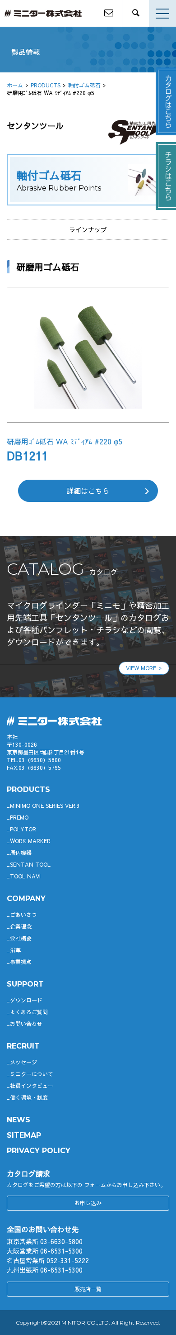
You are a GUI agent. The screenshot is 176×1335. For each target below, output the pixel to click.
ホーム (15, 85)
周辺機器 (21, 852)
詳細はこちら (88, 491)
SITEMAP (24, 1135)
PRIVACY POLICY (38, 1150)
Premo (19, 817)
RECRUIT (23, 1046)
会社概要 (21, 938)
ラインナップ (88, 229)
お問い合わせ (26, 1023)
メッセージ (23, 1062)
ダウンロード (26, 1000)
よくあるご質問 (29, 1012)
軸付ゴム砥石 (84, 85)
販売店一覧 (88, 1288)
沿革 (15, 950)
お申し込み (88, 1202)
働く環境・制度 (29, 1097)
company (26, 898)
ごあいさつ (23, 914)
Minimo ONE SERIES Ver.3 (45, 805)
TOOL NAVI (25, 876)
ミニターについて (31, 1074)
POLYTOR (23, 829)
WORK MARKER (30, 840)
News (18, 1120)
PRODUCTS (45, 85)
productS (28, 789)
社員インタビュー (31, 1085)
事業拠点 (21, 961)
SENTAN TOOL (30, 864)
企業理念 (21, 926)
